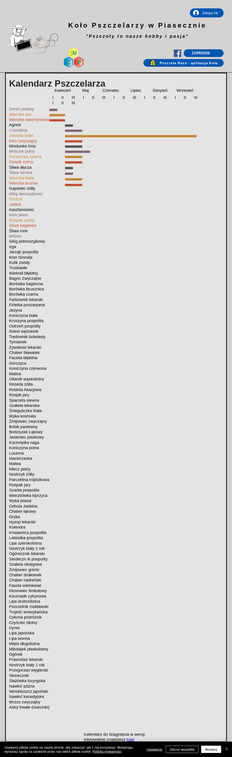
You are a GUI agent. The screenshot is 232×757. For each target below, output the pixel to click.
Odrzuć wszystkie (182, 749)
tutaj (130, 739)
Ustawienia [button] (154, 749)
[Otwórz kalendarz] (217, 53)
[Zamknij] (226, 749)
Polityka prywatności (106, 751)
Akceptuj (211, 749)
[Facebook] (177, 53)
